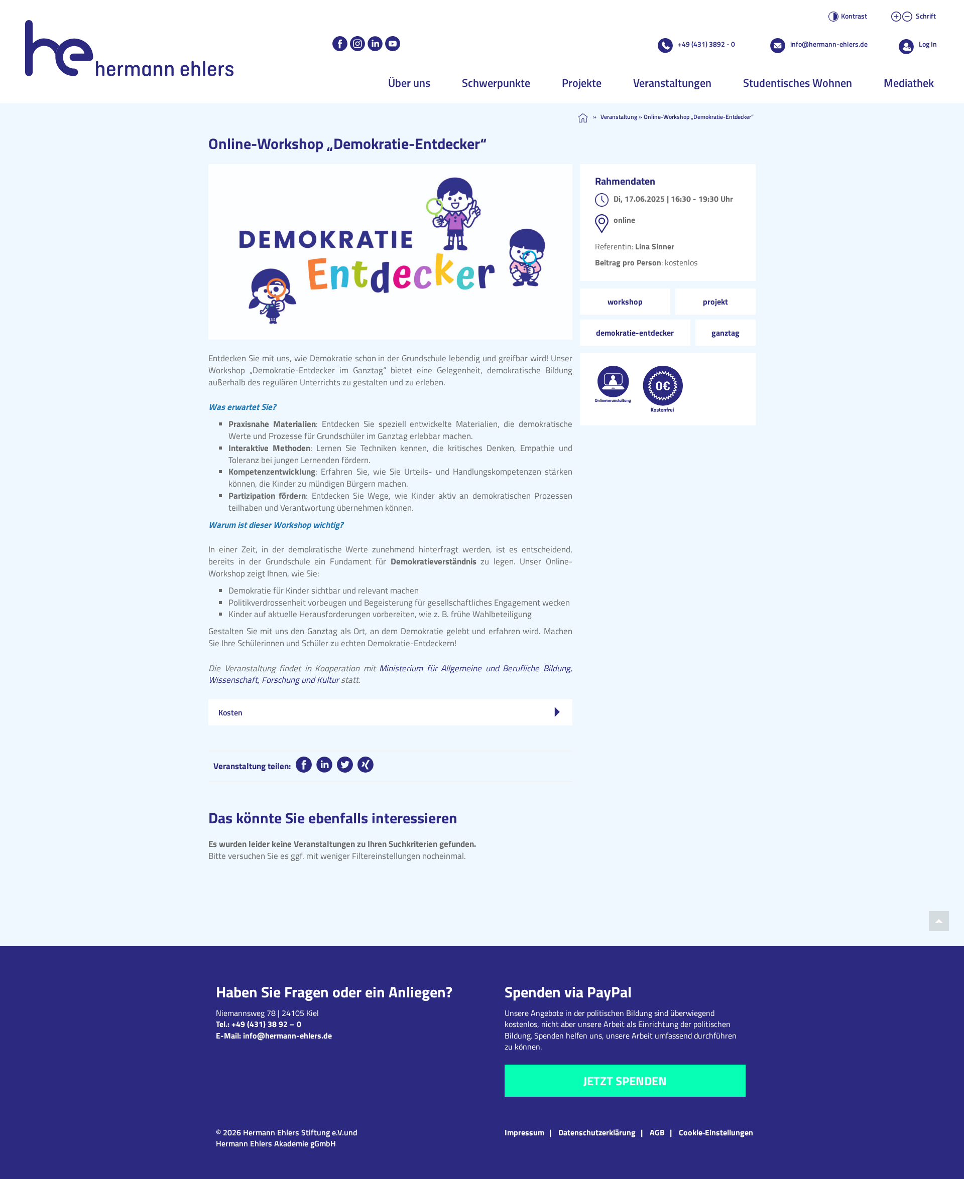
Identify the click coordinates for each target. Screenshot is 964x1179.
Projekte (581, 82)
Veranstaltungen (672, 82)
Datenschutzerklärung (597, 1132)
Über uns (409, 82)
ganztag (725, 333)
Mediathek (909, 82)
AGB (657, 1132)
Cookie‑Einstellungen (716, 1132)
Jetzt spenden (625, 1081)
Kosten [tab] (230, 712)
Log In (928, 44)
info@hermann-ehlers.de (829, 44)
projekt (715, 302)
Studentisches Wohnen (797, 82)
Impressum (524, 1132)
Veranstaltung (618, 116)
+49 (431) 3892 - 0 (706, 44)
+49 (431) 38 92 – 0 (266, 1024)
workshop (625, 302)
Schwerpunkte (496, 82)
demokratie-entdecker (635, 333)
